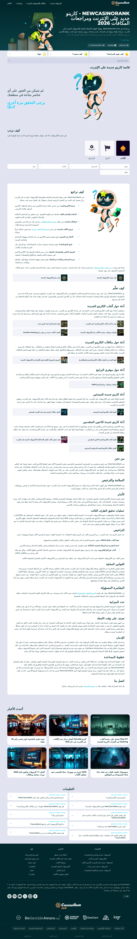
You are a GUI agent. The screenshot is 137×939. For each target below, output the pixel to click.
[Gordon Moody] (72, 917)
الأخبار (9, 3)
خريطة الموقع (28, 936)
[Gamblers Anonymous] (105, 917)
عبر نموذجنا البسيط (91, 686)
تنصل (32, 870)
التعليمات (32, 866)
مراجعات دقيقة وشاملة (102, 268)
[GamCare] (90, 917)
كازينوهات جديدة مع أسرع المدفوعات (97, 855)
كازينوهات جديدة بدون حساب (97, 866)
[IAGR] (117, 917)
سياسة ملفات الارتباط (107, 936)
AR (127, 896)
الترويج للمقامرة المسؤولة (86, 593)
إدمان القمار (60, 870)
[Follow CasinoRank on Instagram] (30, 896)
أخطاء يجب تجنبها (60, 855)
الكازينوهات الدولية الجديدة (60, 866)
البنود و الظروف (53, 936)
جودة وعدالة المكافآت (49, 222)
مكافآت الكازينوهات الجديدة (36, 3)
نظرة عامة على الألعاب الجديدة (61, 859)
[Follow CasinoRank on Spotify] (14, 896)
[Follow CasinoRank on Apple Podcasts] (9, 896)
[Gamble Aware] (43, 917)
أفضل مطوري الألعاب (60, 874)
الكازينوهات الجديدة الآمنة (97, 859)
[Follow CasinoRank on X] (25, 896)
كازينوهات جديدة (56, 3)
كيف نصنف (32, 862)
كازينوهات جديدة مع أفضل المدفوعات (97, 870)
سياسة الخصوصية (79, 936)
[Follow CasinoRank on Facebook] (35, 896)
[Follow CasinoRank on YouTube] (20, 896)
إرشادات (19, 3)
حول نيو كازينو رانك (32, 855)
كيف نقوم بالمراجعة (32, 859)
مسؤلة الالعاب (61, 862)
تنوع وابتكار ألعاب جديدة (40, 229)
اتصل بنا (32, 874)
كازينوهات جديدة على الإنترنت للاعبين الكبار (97, 862)
